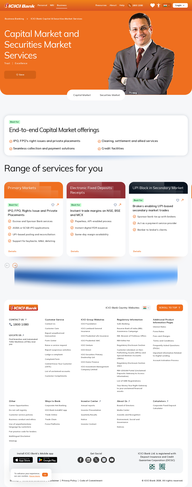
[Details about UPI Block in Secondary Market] (182, 200)
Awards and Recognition (128, 415)
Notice (84, 419)
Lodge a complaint (54, 354)
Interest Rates (159, 327)
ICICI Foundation (88, 324)
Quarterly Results (89, 415)
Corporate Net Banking (55, 405)
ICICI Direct (86, 350)
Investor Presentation (91, 410)
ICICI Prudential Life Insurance (95, 336)
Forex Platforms (52, 424)
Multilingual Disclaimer (19, 436)
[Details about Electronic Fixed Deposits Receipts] (120, 205)
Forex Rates (158, 331)
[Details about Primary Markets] (57, 205)
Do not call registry (18, 410)
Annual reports (88, 405)
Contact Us (50, 324)
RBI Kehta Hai (123, 340)
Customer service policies (21, 415)
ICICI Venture (87, 345)
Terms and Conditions (163, 341)
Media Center (123, 410)
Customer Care (52, 328)
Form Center (50, 340)
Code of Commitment (91, 480)
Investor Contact (88, 424)
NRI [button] (52, 5)
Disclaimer (53, 480)
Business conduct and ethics (22, 419)
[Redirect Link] (57, 204)
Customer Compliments (56, 376)
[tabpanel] (96, 192)
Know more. (34, 476)
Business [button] (61, 5)
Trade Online (51, 415)
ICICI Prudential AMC (90, 340)
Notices (120, 427)
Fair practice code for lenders (22, 431)
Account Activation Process (166, 360)
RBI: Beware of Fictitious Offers (131, 336)
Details (12, 251)
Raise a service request (56, 345)
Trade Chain (51, 419)
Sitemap (13, 441)
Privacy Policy (69, 480)
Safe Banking (123, 324)
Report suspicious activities (58, 350)
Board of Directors (125, 405)
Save (21, 74)
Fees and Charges (161, 336)
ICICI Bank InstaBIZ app (56, 410)
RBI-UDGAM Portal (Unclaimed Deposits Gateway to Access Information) (131, 373)
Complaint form (52, 359)
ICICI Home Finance (90, 362)
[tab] (82, 95)
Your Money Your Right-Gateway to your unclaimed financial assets (132, 388)
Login (179, 5)
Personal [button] (42, 5)
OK (45, 475)
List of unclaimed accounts (57, 371)
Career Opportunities (19, 405)
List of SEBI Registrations (129, 381)
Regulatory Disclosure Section (131, 345)
